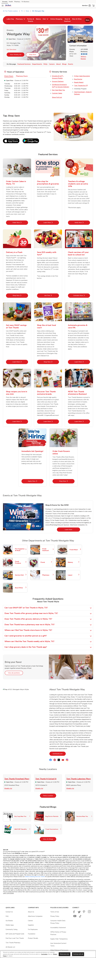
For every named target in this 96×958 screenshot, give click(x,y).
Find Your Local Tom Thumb (15, 938)
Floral (46, 562)
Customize (44, 954)
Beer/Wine (20, 588)
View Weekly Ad (15, 55)
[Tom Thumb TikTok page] (80, 917)
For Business (25, 2)
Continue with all (78, 954)
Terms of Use (54, 912)
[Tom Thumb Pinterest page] (84, 912)
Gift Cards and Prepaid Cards (15, 934)
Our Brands (9, 921)
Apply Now (36, 481)
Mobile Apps (10, 925)
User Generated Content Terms (58, 944)
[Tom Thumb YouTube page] (75, 917)
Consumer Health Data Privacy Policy (57, 922)
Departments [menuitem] (37, 64)
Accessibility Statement (58, 928)
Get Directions (11, 49)
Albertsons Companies (35, 916)
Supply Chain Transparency (59, 939)
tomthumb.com (59, 754)
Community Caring (11, 929)
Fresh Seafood (47, 549)
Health (11, 2)
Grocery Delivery (58, 81)
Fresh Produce (20, 562)
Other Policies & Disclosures (59, 950)
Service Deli (20, 575)
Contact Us (9, 912)
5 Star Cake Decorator (82, 76)
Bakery (73, 562)
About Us (31, 912)
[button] (86, 5)
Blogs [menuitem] (64, 64)
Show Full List (57, 97)
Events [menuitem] (70, 64)
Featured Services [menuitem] (24, 64)
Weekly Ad (8, 788)
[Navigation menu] (2, 5)
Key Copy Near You (58, 90)
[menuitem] (10, 20)
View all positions (15, 673)
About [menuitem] (58, 64)
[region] (48, 954)
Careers (30, 921)
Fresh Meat (75, 549)
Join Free (51, 295)
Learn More (51, 222)
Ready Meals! (78, 82)
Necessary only (64, 954)
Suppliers (31, 925)
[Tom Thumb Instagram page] (89, 912)
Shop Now (32, 55)
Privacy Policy (54, 916)
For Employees (33, 929)
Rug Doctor (78, 79)
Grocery (4, 2)
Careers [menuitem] (52, 64)
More (87, 20)
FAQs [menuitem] (45, 64)
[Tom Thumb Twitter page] (79, 912)
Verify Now (82, 222)
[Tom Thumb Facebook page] (74, 912)
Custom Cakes (57, 93)
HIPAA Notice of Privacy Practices (58, 933)
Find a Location (49, 796)
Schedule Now (81, 295)
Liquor (73, 575)
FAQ (7, 916)
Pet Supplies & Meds (20, 549)
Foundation (31, 934)
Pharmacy (17, 2)
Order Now (20, 222)
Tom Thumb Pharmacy (13, 943)
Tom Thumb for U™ (81, 86)
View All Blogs (49, 839)
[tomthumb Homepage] (8, 6)
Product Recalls (33, 938)
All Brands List (10, 947)
